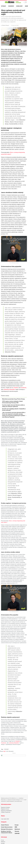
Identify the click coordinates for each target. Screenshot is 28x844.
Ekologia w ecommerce (7, 829)
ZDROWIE (17, 833)
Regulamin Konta (5, 809)
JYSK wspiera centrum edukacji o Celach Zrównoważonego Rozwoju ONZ (12, 401)
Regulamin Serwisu (5, 807)
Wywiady (3, 6)
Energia (16, 825)
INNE (16, 827)
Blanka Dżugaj (5, 25)
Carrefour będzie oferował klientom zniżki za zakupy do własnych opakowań (13, 405)
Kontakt (3, 843)
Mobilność (19, 6)
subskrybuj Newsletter (9, 389)
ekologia (6, 749)
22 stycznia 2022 (15, 25)
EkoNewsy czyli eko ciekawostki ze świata (6, 832)
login (4, 751)
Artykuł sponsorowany (6, 827)
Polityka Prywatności (5, 812)
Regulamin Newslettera (6, 810)
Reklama (3, 841)
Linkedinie (16, 387)
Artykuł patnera (5, 825)
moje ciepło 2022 (5, 819)
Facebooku (23, 387)
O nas (2, 840)
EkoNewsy (11, 6)
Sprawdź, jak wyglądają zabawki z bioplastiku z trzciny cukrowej (14, 409)
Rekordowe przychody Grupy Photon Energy (13, 399)
